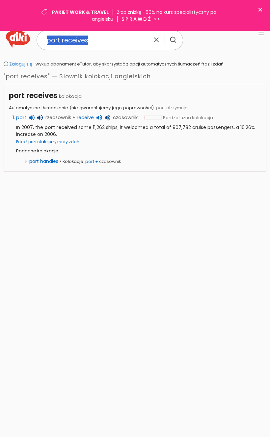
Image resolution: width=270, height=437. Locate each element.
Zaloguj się (21, 64)
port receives (33, 95)
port (21, 117)
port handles (43, 161)
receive (85, 117)
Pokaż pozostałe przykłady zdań (47, 141)
